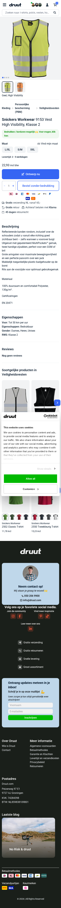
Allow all (30, 478)
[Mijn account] (47, 5)
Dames (15, 330)
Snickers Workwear (18, 119)
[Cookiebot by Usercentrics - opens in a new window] (43, 416)
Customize (29, 489)
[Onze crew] (36, 5)
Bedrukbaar (26, 326)
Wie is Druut (8, 745)
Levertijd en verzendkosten (44, 758)
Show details (44, 468)
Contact (6, 750)
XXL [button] (32, 149)
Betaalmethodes (39, 750)
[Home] (15, 4)
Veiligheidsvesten (49, 108)
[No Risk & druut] (28, 856)
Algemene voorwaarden (43, 745)
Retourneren (36, 766)
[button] (7, 87)
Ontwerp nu (33, 174)
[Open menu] (4, 4)
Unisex (31, 330)
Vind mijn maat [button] (49, 143)
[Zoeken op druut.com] (30, 12)
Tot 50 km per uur (18, 322)
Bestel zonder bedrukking (38, 185)
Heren (23, 330)
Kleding (6, 108)
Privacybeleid (37, 762)
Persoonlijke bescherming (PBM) (22, 108)
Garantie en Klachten (41, 754)
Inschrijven (30, 717)
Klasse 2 (13, 334)
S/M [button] (20, 149)
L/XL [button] (7, 149)
